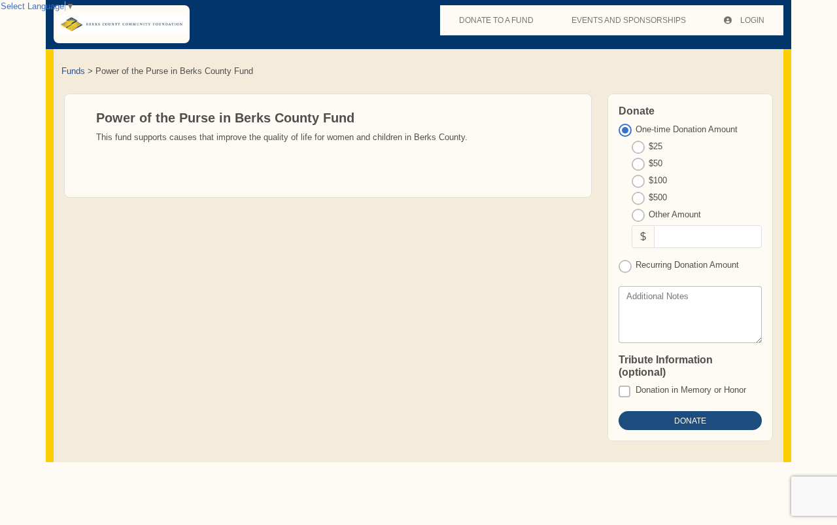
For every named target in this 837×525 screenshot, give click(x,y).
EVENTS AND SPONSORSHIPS (629, 20)
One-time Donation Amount (687, 129)
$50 (655, 163)
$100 (658, 180)
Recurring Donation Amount (687, 265)
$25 (655, 146)
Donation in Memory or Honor (691, 390)
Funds (73, 71)
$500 (658, 197)
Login (751, 20)
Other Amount (675, 214)
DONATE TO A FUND (496, 20)
